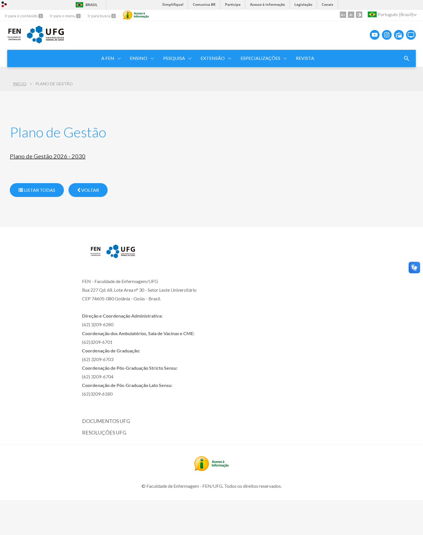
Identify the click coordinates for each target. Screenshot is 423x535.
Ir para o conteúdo (22, 15)
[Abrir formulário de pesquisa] (406, 58)
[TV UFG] (411, 35)
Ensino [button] (138, 58)
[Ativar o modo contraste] (359, 15)
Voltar (89, 190)
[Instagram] (387, 35)
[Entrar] (4, 5)
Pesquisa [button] (174, 58)
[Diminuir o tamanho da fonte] (351, 15)
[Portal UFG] (45, 41)
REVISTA (305, 58)
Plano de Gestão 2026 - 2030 (47, 156)
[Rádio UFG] (399, 35)
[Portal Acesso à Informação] (211, 469)
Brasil (91, 4)
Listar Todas (39, 190)
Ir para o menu (63, 15)
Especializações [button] (260, 58)
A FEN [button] (107, 58)
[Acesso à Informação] (136, 15)
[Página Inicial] (14, 39)
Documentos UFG (106, 421)
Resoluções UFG (104, 432)
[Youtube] (375, 35)
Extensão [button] (213, 58)
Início (19, 83)
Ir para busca (99, 15)
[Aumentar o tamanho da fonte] (343, 15)
